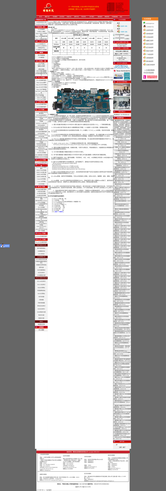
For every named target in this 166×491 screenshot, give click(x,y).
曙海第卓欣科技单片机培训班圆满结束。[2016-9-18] (121, 391)
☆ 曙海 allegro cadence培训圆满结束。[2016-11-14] (121, 378)
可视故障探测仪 (41, 290)
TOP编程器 (41, 57)
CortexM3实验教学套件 (41, 162)
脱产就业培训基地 (119, 11)
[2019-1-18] (127, 135)
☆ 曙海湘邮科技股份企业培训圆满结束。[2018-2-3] (122, 158)
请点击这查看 (75, 461)
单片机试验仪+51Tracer (41, 200)
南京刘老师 (149, 44)
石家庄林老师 (150, 65)
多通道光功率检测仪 (41, 265)
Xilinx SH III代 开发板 (41, 87)
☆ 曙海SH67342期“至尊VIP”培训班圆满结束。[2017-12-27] (121, 233)
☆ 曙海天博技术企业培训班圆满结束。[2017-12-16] (121, 257)
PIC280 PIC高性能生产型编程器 (41, 215)
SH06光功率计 (41, 309)
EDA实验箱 (41, 63)
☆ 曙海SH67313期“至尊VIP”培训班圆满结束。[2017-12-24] (121, 243)
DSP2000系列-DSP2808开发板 (41, 117)
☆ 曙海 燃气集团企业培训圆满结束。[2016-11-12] (121, 381)
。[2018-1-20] (120, 175)
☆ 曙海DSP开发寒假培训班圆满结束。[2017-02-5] (121, 368)
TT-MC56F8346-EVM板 (41, 149)
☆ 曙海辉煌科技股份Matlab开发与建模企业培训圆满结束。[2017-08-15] (122, 333)
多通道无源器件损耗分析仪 (41, 262)
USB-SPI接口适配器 (41, 70)
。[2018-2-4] (124, 155)
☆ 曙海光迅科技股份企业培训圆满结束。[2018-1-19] (121, 178)
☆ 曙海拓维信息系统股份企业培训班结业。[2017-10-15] (121, 290)
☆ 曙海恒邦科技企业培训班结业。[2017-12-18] (121, 250)
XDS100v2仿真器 (41, 152)
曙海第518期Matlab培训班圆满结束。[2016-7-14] (121, 418)
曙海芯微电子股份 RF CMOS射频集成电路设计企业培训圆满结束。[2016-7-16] (122, 414)
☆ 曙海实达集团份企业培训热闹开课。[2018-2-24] (122, 141)
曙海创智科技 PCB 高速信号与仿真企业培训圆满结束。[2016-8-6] (121, 402)
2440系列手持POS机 (41, 22)
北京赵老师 (149, 37)
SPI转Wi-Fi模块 (41, 31)
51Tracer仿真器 (41, 202)
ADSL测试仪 (41, 254)
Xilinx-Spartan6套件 (41, 82)
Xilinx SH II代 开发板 (41, 84)
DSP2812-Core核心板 (41, 123)
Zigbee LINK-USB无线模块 (41, 34)
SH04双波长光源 (41, 312)
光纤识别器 (41, 296)
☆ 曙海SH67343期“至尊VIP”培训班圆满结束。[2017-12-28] (121, 230)
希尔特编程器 (41, 55)
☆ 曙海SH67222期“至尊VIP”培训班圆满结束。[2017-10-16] (121, 287)
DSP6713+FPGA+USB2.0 (41, 135)
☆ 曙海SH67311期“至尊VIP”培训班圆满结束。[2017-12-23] (121, 246)
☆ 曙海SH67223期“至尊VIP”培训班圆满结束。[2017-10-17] (121, 283)
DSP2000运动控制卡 (41, 115)
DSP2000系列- (39, 120)
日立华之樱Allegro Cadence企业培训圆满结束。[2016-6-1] (121, 428)
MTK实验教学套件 (41, 107)
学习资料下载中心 (122, 46)
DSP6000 (38, 131)
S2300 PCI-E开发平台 (41, 46)
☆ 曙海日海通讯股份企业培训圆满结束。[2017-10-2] (121, 320)
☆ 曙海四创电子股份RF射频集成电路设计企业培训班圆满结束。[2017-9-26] (121, 325)
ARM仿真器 (41, 184)
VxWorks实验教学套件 (41, 236)
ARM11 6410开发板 (41, 170)
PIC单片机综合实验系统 (41, 210)
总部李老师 (149, 30)
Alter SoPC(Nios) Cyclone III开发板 (39, 95)
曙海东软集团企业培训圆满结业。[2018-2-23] (122, 144)
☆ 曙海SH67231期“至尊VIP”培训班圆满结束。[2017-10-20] (121, 273)
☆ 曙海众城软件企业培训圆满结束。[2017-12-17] (121, 253)
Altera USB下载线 (41, 97)
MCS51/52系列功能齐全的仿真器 (41, 204)
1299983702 (150, 27)
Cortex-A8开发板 (41, 181)
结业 (119, 155)
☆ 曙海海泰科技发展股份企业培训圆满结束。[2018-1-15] (121, 191)
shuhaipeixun (150, 23)
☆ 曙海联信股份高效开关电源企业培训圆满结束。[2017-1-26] (121, 371)
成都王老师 (149, 40)
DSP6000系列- (41, 133)
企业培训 (115, 13)
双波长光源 (41, 318)
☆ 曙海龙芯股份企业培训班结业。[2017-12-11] (121, 267)
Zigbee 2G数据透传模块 (41, 39)
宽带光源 (41, 267)
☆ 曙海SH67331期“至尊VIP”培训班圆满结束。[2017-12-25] (121, 240)
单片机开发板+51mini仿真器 (41, 198)
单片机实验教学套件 (41, 189)
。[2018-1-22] (122, 169)
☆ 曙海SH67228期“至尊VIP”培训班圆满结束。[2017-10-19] (121, 277)
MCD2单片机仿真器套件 (41, 218)
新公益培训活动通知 (122, 44)
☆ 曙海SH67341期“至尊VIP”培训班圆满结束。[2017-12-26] (121, 236)
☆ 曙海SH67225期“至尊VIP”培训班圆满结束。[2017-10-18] (121, 280)
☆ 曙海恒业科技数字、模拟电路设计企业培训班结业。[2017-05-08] (121, 348)
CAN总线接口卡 (41, 44)
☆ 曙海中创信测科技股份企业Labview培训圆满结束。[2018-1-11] (121, 206)
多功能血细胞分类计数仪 (41, 74)
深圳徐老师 (149, 34)
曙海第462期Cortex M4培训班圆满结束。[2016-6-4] (122, 421)
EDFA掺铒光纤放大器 (41, 259)
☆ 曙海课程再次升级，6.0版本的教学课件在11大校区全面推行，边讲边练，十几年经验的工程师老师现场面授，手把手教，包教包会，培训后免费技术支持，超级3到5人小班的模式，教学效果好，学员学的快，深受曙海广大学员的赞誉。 (122, 125)
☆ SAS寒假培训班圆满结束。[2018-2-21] (122, 151)
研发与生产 (111, 11)
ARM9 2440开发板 (41, 174)
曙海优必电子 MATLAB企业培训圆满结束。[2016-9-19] (121, 388)
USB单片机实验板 (41, 195)
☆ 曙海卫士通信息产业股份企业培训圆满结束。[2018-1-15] (121, 188)
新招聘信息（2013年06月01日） (122, 114)
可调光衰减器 (41, 303)
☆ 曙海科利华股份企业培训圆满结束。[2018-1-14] (121, 195)
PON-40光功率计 (41, 281)
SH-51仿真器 (41, 207)
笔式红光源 (41, 315)
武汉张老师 (149, 47)
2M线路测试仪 (41, 251)
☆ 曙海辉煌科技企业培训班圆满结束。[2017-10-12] (121, 300)
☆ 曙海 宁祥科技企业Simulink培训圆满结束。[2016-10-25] (122, 384)
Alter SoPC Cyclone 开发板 (41, 92)
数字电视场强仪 (41, 248)
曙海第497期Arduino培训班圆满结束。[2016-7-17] (122, 409)
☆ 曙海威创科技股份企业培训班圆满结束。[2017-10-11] (121, 303)
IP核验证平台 (41, 47)
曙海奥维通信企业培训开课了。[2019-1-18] (123, 138)
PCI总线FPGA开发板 (41, 49)
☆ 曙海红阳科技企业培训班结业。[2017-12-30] (121, 223)
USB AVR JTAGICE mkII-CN (41, 227)
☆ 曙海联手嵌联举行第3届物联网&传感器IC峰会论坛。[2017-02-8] (121, 360)
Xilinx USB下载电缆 (41, 89)
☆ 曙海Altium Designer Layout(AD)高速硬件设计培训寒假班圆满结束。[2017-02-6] (122, 364)
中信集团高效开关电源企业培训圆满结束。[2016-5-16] (121, 434)
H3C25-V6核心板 (58, 198)
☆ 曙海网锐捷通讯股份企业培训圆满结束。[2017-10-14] (121, 293)
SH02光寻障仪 (41, 287)
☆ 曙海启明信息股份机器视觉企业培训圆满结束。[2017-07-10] (121, 340)
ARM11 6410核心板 (41, 172)
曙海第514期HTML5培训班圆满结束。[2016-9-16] (122, 395)
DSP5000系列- (41, 125)
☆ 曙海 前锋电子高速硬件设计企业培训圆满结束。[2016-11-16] (121, 374)
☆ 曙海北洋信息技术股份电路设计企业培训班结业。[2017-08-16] (121, 328)
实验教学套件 (43, 112)
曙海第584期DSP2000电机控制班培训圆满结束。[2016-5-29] (121, 431)
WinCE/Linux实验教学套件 (41, 167)
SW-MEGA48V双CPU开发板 (41, 224)
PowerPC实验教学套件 (41, 242)
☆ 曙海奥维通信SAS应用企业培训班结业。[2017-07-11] (121, 337)
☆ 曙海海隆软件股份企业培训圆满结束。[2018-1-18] (121, 181)
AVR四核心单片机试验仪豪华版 (41, 221)
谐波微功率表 (41, 324)
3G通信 (110, 13)
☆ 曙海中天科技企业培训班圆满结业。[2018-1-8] (121, 216)
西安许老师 (149, 51)
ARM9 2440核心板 (41, 176)
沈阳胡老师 (149, 58)
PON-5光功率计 (41, 284)
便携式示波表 (41, 66)
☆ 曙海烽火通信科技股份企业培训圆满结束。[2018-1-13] (121, 198)
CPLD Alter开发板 (41, 99)
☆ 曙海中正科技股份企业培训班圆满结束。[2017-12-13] (121, 263)
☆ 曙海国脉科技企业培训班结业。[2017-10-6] (121, 307)
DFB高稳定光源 (41, 275)
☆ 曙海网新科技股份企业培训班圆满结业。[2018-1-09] (121, 213)
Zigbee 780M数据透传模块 (41, 37)
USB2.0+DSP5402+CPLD (41, 126)
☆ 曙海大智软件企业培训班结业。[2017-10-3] (121, 317)
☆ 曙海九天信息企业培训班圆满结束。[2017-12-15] (121, 260)
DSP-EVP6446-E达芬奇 (41, 144)
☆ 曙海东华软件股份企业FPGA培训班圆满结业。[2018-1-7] (122, 220)
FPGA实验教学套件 (41, 80)
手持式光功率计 (41, 306)
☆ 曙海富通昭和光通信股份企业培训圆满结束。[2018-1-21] (121, 171)
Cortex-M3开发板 (41, 179)
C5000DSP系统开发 (40, 128)
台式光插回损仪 (41, 270)
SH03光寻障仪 (41, 293)
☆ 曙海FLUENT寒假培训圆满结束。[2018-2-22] (122, 148)
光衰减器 (41, 299)
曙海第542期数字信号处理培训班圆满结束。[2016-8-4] (121, 406)
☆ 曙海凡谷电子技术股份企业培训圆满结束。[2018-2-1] (122, 165)
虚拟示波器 (41, 69)
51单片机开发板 (41, 191)
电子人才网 (121, 59)
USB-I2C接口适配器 (41, 72)
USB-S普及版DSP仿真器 (41, 155)
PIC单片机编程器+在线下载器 (41, 212)
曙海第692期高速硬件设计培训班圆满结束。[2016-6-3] (121, 424)
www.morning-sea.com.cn (122, 61)
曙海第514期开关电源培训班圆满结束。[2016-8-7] (121, 398)
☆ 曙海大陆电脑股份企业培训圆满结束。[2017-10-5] (121, 310)
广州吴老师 (149, 54)
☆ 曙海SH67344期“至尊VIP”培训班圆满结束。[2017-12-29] (121, 226)
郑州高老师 (149, 61)
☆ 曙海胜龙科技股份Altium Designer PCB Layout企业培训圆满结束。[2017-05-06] (121, 352)
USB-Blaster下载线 (59, 204)
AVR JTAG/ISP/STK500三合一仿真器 (41, 230)
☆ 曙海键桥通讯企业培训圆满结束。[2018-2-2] (122, 161)
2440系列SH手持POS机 (41, 24)
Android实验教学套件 (41, 104)
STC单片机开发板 (41, 193)
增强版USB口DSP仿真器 (41, 157)
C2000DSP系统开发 (40, 112)
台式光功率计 (41, 272)
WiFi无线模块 (41, 29)
